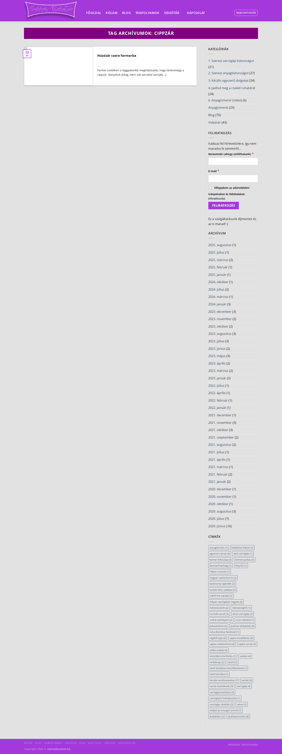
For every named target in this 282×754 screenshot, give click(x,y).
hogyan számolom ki (223, 577)
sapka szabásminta (222, 644)
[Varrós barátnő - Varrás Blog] (51, 11)
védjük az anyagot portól (225, 710)
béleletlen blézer (242, 547)
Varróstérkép (53, 743)
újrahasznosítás (238, 716)
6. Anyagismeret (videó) (225, 100)
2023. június (217, 349)
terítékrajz (216, 662)
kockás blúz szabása (222, 589)
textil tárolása (218, 674)
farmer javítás (244, 559)
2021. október (218, 430)
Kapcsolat (196, 13)
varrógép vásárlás (221, 704)
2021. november (220, 423)
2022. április (217, 393)
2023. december (220, 312)
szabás (245, 656)
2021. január (217, 482)
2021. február (218, 474)
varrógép (244, 686)
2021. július (216, 452)
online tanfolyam (220, 620)
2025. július (216, 252)
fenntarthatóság (220, 565)
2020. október (218, 504)
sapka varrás (247, 644)
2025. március (218, 260)
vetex (242, 704)
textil (232, 662)
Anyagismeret (218, 107)
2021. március (218, 467)
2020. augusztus (220, 511)
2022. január (217, 408)
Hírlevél (109, 743)
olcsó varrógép (242, 614)
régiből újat (217, 638)
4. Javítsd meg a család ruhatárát (231, 88)
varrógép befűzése (221, 692)
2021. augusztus (220, 445)
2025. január (217, 275)
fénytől (241, 565)
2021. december (220, 415)
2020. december (220, 489)
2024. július (216, 289)
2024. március (218, 297)
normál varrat (219, 614)
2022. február (218, 400)
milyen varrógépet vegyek (225, 602)
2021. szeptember (221, 437)
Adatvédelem (127, 743)
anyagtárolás (218, 547)
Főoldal (93, 13)
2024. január (217, 304)
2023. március (218, 371)
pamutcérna (218, 626)
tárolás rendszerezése (223, 680)
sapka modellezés (241, 638)
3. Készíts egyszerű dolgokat (228, 80)
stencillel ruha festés (222, 656)
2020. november (220, 496)
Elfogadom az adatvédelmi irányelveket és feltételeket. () (228, 193)
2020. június (217, 526)
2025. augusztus (220, 245)
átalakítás (216, 716)
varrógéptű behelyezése (224, 698)
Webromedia (250, 744)
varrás (246, 680)
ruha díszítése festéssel (224, 632)
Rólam (111, 13)
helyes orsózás (219, 571)
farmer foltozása (220, 559)
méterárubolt (218, 607)
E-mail (213, 171)
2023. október (218, 326)
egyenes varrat (219, 553)
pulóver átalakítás (242, 626)
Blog (126, 13)
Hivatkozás (216, 198)
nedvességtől (241, 607)
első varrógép (242, 553)
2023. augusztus (220, 334)
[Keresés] (227, 12)
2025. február (218, 267)
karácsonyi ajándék (222, 583)
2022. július (216, 386)
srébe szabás (218, 650)
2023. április (217, 363)
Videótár (172, 13)
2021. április (217, 459)
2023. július (216, 341)
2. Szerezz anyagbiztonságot (228, 73)
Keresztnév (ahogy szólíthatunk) (231, 154)
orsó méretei (245, 620)
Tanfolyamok (147, 13)
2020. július (216, 519)
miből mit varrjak (220, 595)
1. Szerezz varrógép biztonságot (231, 61)
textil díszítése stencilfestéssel (228, 668)
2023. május (217, 356)
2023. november (220, 319)
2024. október (218, 282)
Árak (82, 743)
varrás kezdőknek (221, 686)
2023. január (217, 378)
